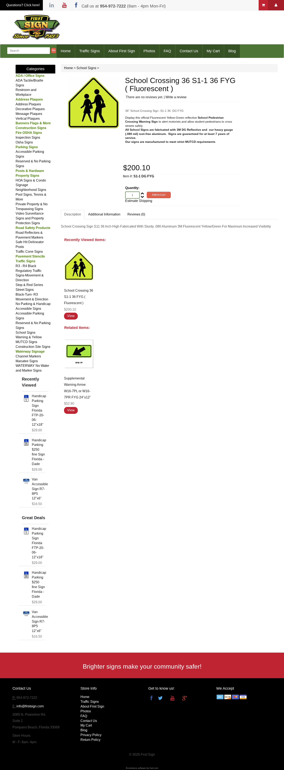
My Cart (213, 51)
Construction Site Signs (33, 346)
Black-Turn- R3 (27, 294)
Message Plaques (29, 114)
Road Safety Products (33, 228)
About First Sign (121, 51)
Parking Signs (27, 147)
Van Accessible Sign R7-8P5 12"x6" (40, 489)
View (71, 316)
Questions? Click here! (23, 5)
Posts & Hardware (30, 171)
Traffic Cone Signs (29, 251)
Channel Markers (28, 356)
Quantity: (132, 188)
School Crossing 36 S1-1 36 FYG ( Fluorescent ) (78, 297)
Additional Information (104, 214)
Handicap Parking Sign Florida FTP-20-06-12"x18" (39, 410)
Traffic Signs (89, 51)
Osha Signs (24, 142)
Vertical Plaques (28, 118)
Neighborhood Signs (31, 190)
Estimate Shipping (138, 201)
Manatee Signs (27, 361)
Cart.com (153, 768)
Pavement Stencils (30, 256)
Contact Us (189, 51)
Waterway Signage (30, 351)
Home (66, 51)
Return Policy (90, 739)
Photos (149, 51)
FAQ (167, 51)
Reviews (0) (136, 214)
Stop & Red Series (29, 285)
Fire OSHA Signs (29, 132)
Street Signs (25, 289)
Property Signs (27, 175)
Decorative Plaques (30, 109)
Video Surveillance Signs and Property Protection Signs (30, 218)
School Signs (25, 332)
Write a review (175, 97)
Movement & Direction (32, 299)
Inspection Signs (28, 137)
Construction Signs (31, 128)
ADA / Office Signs (30, 75)
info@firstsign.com (30, 706)
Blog (232, 51)
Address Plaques (29, 99)
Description (72, 214)
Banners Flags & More (33, 123)
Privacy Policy (90, 735)
